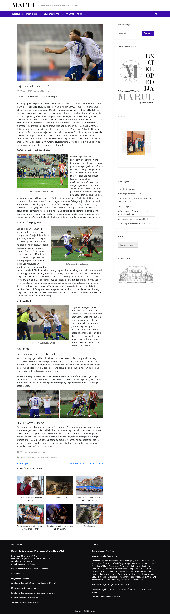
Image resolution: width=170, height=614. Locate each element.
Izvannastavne (51, 13)
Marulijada (31, 13)
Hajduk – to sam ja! (126, 189)
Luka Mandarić (43, 91)
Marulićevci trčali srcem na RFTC (133, 219)
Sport (36, 452)
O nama (70, 13)
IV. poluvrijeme (26, 452)
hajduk (23, 457)
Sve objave (44, 452)
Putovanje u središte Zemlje (131, 193)
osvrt (40, 457)
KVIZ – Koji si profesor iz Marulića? (134, 223)
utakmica (53, 457)
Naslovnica (18, 13)
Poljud (45, 457)
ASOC (79, 13)
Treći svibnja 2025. (126, 206)
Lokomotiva (32, 457)
